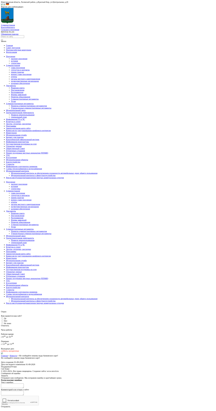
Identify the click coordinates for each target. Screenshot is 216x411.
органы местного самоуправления (25, 79)
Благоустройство (13, 287)
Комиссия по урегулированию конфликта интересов (28, 256)
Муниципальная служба (16, 260)
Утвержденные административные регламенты (31, 108)
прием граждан (17, 72)
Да (5, 318)
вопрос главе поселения (21, 74)
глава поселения (18, 68)
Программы (11, 251)
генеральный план (19, 117)
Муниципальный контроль (17, 296)
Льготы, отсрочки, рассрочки (18, 249)
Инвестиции (11, 258)
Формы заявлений (18, 95)
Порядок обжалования (20, 97)
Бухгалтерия (11, 283)
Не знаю (7, 323)
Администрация (13, 191)
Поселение (10, 182)
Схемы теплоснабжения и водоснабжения (24, 294)
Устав (13, 101)
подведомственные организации (25, 81)
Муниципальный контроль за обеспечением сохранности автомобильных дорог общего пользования (54, 173)
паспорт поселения (19, 59)
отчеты (14, 77)
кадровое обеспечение (20, 83)
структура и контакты (20, 70)
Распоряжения (17, 92)
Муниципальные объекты (17, 285)
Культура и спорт (13, 247)
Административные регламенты (25, 99)
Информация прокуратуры (17, 267)
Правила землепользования (22, 115)
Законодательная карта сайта (18, 254)
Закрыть (4, 376)
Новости (13, 356)
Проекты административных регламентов (29, 106)
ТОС (8, 281)
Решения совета (17, 88)
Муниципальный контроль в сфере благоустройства (33, 175)
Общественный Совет (15, 274)
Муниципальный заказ (16, 236)
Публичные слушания (15, 276)
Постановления (17, 90)
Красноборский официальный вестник (22, 265)
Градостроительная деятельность (20, 238)
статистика (15, 63)
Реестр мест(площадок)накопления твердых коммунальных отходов (35, 303)
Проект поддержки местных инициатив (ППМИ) (27, 278)
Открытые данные (14, 272)
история (14, 61)
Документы (11, 211)
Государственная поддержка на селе (21, 269)
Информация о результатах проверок (21, 292)
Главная (4, 356)
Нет (5, 321)
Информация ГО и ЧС (15, 245)
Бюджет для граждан (15, 263)
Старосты (10, 290)
